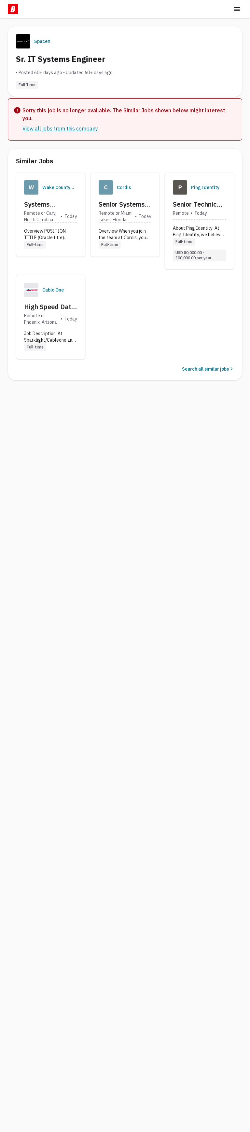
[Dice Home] (13, 9)
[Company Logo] (31, 187)
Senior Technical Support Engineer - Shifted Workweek (199, 204)
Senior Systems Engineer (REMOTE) (122, 204)
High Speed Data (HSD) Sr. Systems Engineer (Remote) (49, 306)
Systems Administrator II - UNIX (50, 204)
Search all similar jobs (205, 369)
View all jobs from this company (60, 128)
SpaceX (42, 41)
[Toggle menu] (237, 9)
